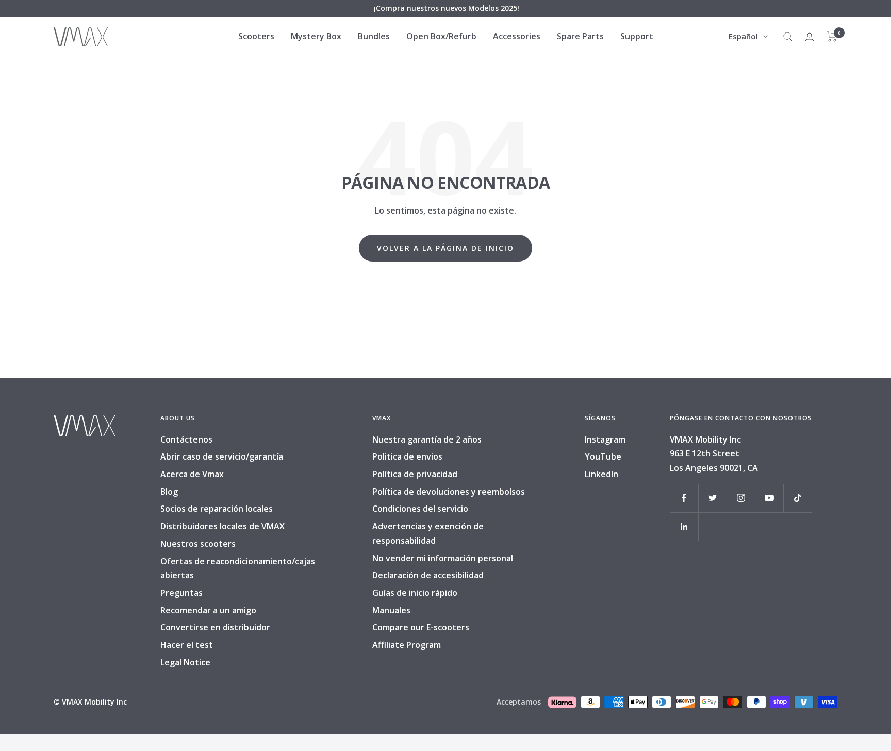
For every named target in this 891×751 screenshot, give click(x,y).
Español (743, 36)
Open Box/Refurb (441, 36)
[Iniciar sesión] (809, 36)
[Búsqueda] (788, 36)
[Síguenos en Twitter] (712, 498)
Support (636, 36)
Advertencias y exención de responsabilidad (428, 533)
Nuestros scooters (198, 543)
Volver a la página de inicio (445, 248)
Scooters (256, 36)
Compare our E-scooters (420, 627)
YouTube (603, 456)
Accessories (516, 36)
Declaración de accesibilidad (428, 575)
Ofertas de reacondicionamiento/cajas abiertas (237, 568)
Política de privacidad (414, 474)
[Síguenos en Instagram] (741, 498)
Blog (169, 491)
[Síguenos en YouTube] (769, 498)
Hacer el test (186, 644)
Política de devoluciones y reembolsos (448, 491)
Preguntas (181, 592)
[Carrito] (832, 36)
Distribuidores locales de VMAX (222, 526)
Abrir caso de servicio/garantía (221, 456)
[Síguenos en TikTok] (797, 498)
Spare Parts (580, 36)
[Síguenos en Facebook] (684, 498)
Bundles (374, 36)
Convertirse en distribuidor (215, 627)
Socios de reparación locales (216, 508)
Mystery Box (316, 36)
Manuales (391, 610)
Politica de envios (407, 456)
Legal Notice (185, 662)
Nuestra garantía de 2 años (427, 439)
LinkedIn (601, 474)
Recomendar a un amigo (208, 610)
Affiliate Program (406, 644)
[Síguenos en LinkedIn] (684, 526)
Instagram (605, 439)
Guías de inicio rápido (414, 592)
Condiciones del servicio (420, 508)
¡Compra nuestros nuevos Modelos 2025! (446, 8)
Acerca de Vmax (192, 474)
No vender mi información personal (442, 558)
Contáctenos (186, 439)
